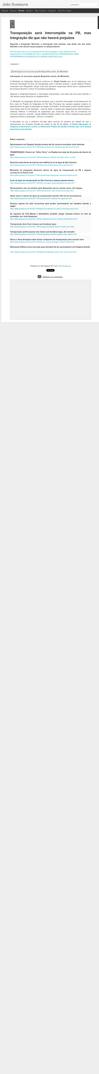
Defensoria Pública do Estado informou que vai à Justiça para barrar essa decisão (50, 127)
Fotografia (51, 10)
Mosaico (29, 10)
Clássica (4, 10)
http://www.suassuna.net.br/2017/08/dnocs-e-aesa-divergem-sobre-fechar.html (42, 242)
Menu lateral (40, 10)
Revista (21, 10)
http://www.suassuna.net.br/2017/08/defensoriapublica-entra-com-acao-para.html (43, 252)
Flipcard (13, 10)
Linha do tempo (64, 10)
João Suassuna (64, 266)
